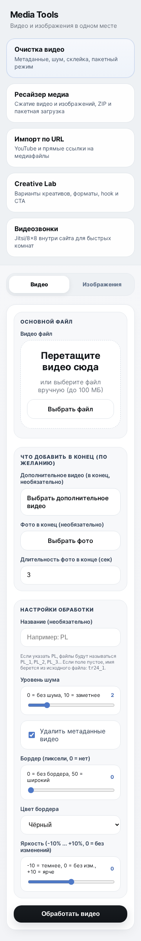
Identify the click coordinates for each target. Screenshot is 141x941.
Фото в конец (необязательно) (62, 524)
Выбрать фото (70, 541)
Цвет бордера (39, 808)
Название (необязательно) (56, 621)
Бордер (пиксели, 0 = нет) (55, 758)
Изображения (102, 284)
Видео (39, 284)
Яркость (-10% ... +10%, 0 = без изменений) (62, 846)
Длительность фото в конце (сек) (66, 559)
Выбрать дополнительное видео (67, 502)
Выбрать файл (70, 409)
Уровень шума (40, 679)
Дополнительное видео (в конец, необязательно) (65, 478)
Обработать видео (71, 913)
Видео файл (36, 333)
